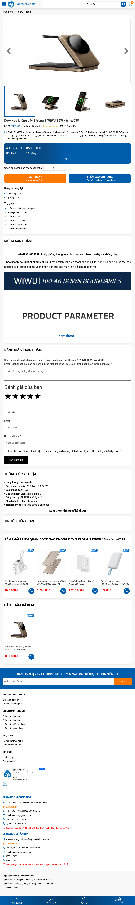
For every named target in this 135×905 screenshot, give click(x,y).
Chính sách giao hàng (13, 728)
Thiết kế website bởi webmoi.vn (17, 891)
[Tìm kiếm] (123, 4)
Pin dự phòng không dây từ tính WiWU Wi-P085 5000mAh (51, 582)
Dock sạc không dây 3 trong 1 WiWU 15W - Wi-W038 (41, 120)
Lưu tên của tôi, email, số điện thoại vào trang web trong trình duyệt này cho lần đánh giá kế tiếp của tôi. (65, 451)
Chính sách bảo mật (12, 716)
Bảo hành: (11, 153)
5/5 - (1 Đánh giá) (68, 126)
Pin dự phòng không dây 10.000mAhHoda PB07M (16, 582)
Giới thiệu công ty (11, 700)
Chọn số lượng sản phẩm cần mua (23, 167)
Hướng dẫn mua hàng (13, 741)
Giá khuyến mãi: (15, 148)
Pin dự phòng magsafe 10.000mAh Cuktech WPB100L (114, 582)
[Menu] (4, 5)
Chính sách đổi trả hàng (14, 724)
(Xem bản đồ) (11, 807)
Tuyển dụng (8, 757)
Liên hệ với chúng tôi (12, 703)
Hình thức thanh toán (12, 745)
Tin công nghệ (9, 761)
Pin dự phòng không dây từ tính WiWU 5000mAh (83, 582)
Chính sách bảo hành (12, 720)
